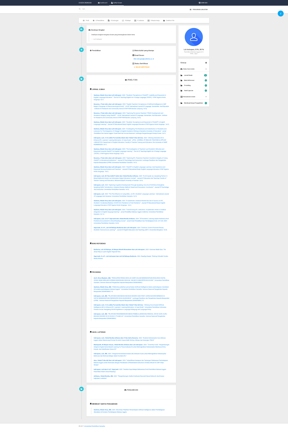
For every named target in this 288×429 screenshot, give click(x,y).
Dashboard (103, 3)
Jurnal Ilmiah (195, 75)
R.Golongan (114, 20)
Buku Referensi (195, 80)
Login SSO (203, 3)
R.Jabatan (140, 20)
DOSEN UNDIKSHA (85, 3)
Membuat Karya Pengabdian (195, 103)
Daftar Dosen (117, 3)
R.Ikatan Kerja (155, 20)
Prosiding (195, 85)
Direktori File (170, 20)
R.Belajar (128, 20)
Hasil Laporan (195, 90)
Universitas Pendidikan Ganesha (94, 426)
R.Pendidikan (99, 20)
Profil (87, 20)
